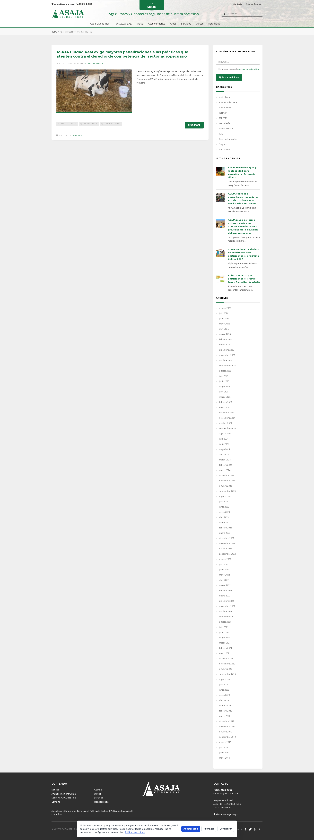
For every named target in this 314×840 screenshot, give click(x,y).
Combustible (225, 107)
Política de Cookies (99, 810)
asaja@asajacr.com (64, 4)
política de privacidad (249, 69)
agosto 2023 (225, 496)
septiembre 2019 (227, 736)
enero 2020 (224, 715)
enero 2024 (224, 470)
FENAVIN (223, 112)
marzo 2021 (225, 642)
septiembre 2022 (227, 553)
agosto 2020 (225, 679)
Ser (151, 5)
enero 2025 (224, 407)
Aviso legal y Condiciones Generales (70, 810)
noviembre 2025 (227, 355)
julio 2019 (223, 747)
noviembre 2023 (227, 480)
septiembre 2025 (227, 365)
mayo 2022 (224, 574)
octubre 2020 (225, 668)
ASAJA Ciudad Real (228, 102)
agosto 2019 (225, 742)
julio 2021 (223, 627)
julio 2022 (223, 564)
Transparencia (101, 801)
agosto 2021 (225, 621)
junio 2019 (224, 752)
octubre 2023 (225, 485)
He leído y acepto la (239, 69)
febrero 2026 (225, 339)
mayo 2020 (224, 695)
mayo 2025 (224, 386)
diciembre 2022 (226, 538)
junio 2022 (224, 569)
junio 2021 (224, 632)
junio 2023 (224, 506)
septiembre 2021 (227, 616)
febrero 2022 (225, 590)
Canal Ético (57, 814)
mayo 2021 (224, 637)
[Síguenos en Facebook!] (245, 829)
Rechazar (209, 828)
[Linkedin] (255, 829)
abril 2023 (224, 517)
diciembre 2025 (226, 349)
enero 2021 (224, 653)
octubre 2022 (225, 548)
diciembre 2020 (226, 658)
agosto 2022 (225, 559)
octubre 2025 (225, 360)
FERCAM (223, 118)
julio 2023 (223, 501)
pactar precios (90, 124)
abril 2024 (224, 454)
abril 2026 (224, 328)
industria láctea (68, 124)
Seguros (223, 144)
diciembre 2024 (226, 412)
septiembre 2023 (227, 491)
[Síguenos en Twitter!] (250, 829)
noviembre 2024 (227, 417)
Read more (194, 125)
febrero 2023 (225, 527)
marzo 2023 (225, 522)
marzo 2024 (225, 459)
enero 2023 (224, 532)
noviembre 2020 (227, 663)
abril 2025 (224, 391)
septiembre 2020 (227, 674)
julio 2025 (223, 375)
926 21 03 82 (85, 4)
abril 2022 (224, 579)
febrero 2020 (225, 710)
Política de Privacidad (121, 810)
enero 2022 (224, 595)
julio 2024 (223, 438)
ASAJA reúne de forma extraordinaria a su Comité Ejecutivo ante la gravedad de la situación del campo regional (243, 226)
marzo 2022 (225, 585)
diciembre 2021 (226, 600)
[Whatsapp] (260, 829)
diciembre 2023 (226, 475)
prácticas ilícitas (112, 124)
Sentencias (224, 149)
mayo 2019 (224, 757)
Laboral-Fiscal (226, 128)
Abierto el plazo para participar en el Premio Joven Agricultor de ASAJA (244, 278)
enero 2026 (224, 344)
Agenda (98, 789)
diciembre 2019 (226, 721)
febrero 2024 (225, 464)
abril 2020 (224, 700)
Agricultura (224, 97)
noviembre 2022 (227, 543)
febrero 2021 (225, 647)
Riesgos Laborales (228, 138)
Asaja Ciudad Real (94, 63)
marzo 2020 (225, 705)
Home (54, 32)
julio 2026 (223, 313)
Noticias (55, 789)
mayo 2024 (224, 449)
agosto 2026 (225, 307)
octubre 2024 (225, 423)
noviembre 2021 (227, 606)
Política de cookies (135, 832)
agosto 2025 (225, 370)
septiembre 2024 (227, 428)
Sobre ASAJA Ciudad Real (64, 797)
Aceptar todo (190, 828)
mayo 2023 (224, 511)
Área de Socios (253, 4)
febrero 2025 (225, 402)
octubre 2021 (225, 611)
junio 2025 (224, 381)
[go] (224, 14)
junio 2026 (224, 318)
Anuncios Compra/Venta (64, 793)
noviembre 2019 (227, 726)
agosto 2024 (225, 433)
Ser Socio (98, 797)
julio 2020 (223, 684)
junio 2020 (224, 689)
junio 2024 (224, 443)
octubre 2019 (225, 731)
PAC (221, 133)
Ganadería (77, 135)
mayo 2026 (224, 323)
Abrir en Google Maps (227, 814)
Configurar (226, 828)
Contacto (237, 4)
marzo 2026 (225, 334)
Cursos (97, 793)
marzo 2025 (225, 396)
